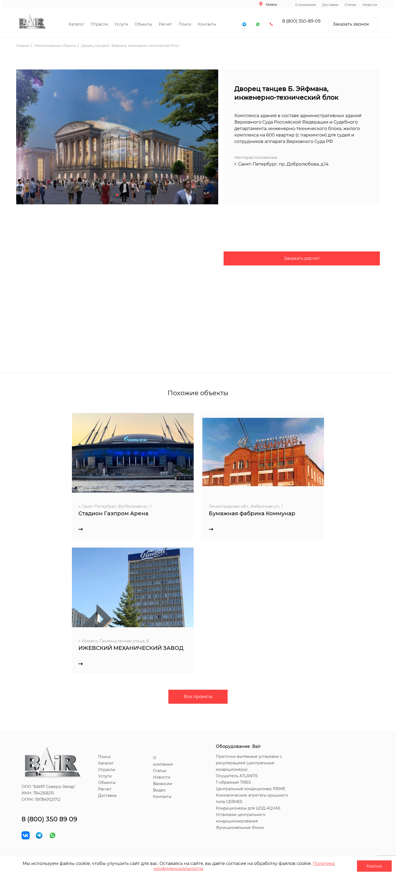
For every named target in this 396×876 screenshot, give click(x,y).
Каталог (76, 24)
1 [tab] (117, 195)
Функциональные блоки (240, 827)
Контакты (207, 24)
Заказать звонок (351, 24)
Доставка (330, 5)
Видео (159, 790)
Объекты (143, 24)
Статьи (350, 5)
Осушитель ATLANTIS (237, 775)
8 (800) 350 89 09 (49, 819)
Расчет (165, 24)
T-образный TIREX (233, 782)
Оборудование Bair (238, 746)
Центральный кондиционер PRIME (250, 788)
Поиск (185, 24)
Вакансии (162, 783)
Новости (370, 5)
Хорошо (374, 866)
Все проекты (198, 696)
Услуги (121, 24)
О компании (305, 5)
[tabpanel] (117, 139)
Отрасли (99, 24)
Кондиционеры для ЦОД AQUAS (248, 808)
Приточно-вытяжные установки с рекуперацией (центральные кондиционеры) (249, 763)
